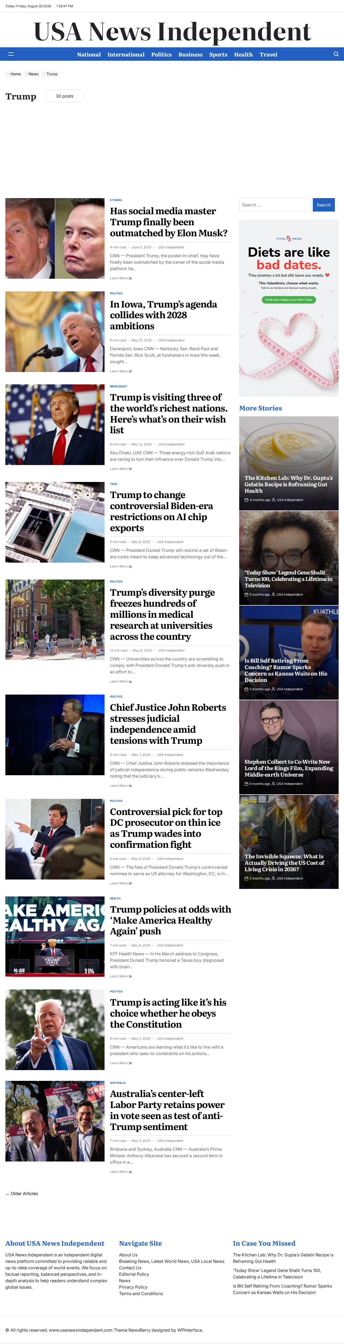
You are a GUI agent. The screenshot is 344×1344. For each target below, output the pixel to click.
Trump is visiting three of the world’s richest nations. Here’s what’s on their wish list (169, 413)
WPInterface (189, 1330)
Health (243, 54)
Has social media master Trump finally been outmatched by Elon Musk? (169, 221)
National (89, 54)
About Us (128, 1254)
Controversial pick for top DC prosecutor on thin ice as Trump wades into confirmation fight (166, 827)
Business (190, 54)
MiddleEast (118, 386)
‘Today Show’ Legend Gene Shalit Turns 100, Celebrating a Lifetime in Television (288, 578)
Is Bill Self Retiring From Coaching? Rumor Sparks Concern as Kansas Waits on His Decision (286, 670)
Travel (268, 54)
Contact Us (130, 1267)
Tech (113, 483)
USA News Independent (172, 30)
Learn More (121, 278)
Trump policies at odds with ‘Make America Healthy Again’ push (170, 919)
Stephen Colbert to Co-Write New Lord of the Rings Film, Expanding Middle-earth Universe (289, 767)
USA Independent (171, 247)
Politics (161, 54)
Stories (116, 200)
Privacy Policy (133, 1287)
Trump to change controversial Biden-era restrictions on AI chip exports (161, 510)
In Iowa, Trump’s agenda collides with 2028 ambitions (163, 314)
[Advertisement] (172, 155)
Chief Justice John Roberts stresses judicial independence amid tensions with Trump (168, 723)
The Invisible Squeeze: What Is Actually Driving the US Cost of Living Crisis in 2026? (284, 862)
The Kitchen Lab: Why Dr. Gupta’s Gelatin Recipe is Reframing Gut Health (288, 483)
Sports (218, 54)
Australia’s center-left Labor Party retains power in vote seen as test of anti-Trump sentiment (167, 1109)
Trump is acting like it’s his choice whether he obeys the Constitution (168, 1012)
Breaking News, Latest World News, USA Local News (171, 1261)
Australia (118, 1082)
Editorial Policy (134, 1274)
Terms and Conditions (141, 1293)
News (124, 1280)
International (126, 54)
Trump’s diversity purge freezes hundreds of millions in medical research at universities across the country (162, 613)
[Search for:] (276, 205)
